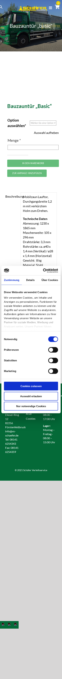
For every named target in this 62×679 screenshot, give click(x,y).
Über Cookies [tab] (50, 280)
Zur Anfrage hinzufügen (27, 173)
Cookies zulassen (31, 386)
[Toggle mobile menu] (51, 8)
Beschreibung (12, 196)
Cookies (30, 418)
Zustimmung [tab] (11, 280)
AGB (29, 413)
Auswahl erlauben (31, 396)
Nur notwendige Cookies (31, 406)
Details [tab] (30, 280)
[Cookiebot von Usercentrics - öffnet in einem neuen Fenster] (43, 270)
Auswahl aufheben (46, 133)
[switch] (53, 350)
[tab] (12, 196)
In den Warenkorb (33, 163)
